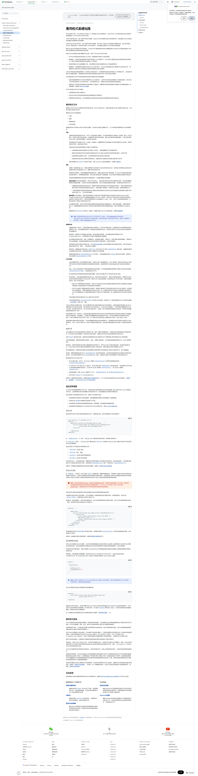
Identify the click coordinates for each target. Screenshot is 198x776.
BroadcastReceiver (86, 254)
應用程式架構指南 (75, 666)
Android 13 (113, 754)
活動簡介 (118, 162)
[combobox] (157, 1)
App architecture (8, 7)
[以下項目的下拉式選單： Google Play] (60, 2)
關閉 (184, 18)
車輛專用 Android (85, 752)
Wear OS (83, 747)
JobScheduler (113, 216)
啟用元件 (70, 474)
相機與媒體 (54, 752)
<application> (73, 438)
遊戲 (53, 744)
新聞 (24, 754)
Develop (43, 2)
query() (78, 375)
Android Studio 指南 (144, 744)
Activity (81, 161)
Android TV (84, 754)
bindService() (73, 369)
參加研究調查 (172, 752)
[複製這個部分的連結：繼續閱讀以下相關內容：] (84, 682)
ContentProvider (86, 300)
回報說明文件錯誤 (173, 747)
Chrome (49, 765)
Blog (67, 2)
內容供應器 (73, 302)
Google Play (55, 2)
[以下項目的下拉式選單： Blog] (70, 2)
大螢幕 (82, 744)
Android (25, 744)
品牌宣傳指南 (34, 772)
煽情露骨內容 (98, 483)
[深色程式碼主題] (129, 418)
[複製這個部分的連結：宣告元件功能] (76, 471)
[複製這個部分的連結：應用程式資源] (78, 619)
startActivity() (100, 361)
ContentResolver (91, 353)
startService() (106, 367)
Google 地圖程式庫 (111, 406)
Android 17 (113, 744)
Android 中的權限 (84, 86)
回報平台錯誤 (172, 744)
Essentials (19, 2)
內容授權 (82, 717)
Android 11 (113, 759)
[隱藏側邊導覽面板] (18, 773)
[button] (9, 23)
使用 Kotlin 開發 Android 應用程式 (110, 676)
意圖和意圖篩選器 (96, 536)
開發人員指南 (143, 747)
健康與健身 (54, 749)
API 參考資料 (143, 749)
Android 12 (113, 756)
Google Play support (174, 749)
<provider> (72, 458)
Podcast (25, 759)
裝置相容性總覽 (102, 612)
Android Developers (70, 23)
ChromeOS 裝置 (85, 749)
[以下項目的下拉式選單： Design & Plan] (37, 2)
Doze (112, 218)
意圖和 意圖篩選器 (92, 378)
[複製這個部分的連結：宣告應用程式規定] (79, 541)
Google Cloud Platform (67, 765)
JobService (91, 249)
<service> (72, 452)
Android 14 (113, 752)
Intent (113, 254)
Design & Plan (31, 2)
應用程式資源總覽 (80, 664)
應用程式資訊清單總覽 (105, 466)
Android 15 (113, 749)
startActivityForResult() (77, 363)
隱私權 (53, 754)
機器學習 (54, 747)
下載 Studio (142, 752)
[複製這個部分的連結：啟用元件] (73, 329)
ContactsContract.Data (76, 271)
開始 (191, 18)
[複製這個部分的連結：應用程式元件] (78, 105)
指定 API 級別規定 (86, 582)
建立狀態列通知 (98, 244)
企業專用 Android (27, 747)
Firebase (56, 765)
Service (79, 211)
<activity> (71, 441)
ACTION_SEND (80, 531)
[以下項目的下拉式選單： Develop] (48, 2)
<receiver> (72, 455)
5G (52, 756)
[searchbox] (10, 13)
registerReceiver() (120, 463)
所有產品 (78, 765)
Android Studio (187, 2)
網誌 (24, 756)
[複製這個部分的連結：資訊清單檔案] (78, 387)
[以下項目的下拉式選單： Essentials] (24, 2)
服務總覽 (120, 211)
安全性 (24, 749)
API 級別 (78, 400)
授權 (28, 772)
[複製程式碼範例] (131, 418)
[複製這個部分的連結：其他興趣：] (109, 682)
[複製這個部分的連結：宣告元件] (73, 411)
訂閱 (180, 772)
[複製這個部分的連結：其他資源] (74, 673)
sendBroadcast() (101, 372)
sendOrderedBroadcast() (116, 372)
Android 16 (113, 747)
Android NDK (143, 754)
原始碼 (24, 752)
